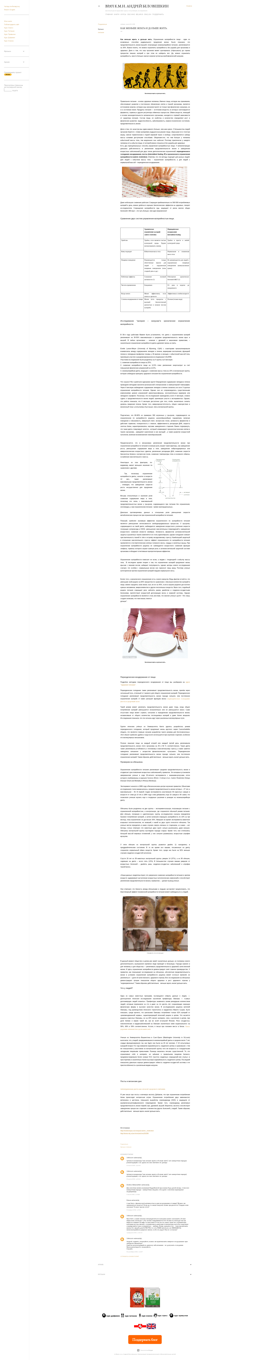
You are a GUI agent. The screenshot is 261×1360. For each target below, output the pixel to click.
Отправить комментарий (129, 1256)
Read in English (9, 10)
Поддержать (158, 14)
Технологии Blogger (146, 1350)
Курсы (123, 14)
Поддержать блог (145, 1339)
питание (101, 32)
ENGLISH (147, 14)
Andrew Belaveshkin (134, 1185)
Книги (116, 14)
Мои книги (8, 21)
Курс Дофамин (9, 38)
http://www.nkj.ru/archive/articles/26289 (134, 1133)
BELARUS (139, 14)
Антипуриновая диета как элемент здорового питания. (142, 1089)
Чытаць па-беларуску (12, 6)
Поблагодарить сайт (11, 24)
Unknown (130, 1158)
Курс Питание (9, 31)
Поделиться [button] (102, 24)
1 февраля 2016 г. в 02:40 (134, 1232)
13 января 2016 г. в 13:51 (134, 1210)
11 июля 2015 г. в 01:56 (133, 1194)
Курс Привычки (9, 34)
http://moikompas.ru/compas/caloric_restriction (137, 1131)
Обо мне (131, 14)
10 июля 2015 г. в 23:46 (133, 1165)
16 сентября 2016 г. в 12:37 (135, 1252)
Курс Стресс (8, 28)
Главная (109, 14)
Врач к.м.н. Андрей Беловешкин (137, 6)
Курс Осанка (8, 41)
